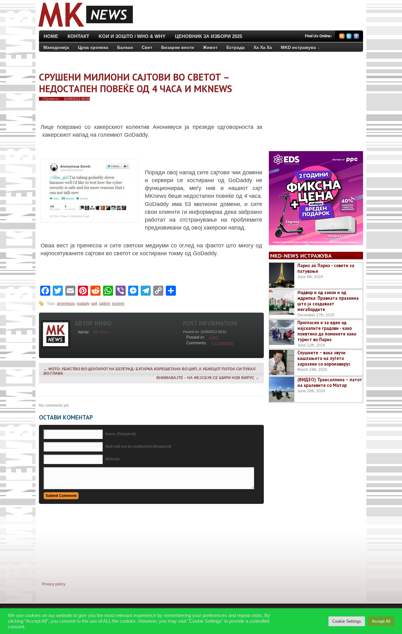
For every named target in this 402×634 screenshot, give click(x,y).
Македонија (56, 47)
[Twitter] (349, 37)
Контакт (78, 36)
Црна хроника (93, 47)
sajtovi (104, 303)
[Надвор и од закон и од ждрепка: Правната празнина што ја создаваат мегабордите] (281, 302)
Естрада (235, 47)
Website (112, 459)
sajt (94, 303)
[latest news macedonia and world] (85, 27)
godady (83, 303)
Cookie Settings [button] (346, 621)
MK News (101, 332)
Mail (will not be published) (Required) (138, 446)
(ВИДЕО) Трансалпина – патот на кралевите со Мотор (329, 382)
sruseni (118, 303)
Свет (147, 47)
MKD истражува (296, 48)
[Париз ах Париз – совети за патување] (281, 275)
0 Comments (222, 343)
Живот (210, 47)
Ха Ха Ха (262, 47)
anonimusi (66, 303)
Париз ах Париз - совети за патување (325, 268)
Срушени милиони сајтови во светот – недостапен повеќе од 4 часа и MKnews (135, 83)
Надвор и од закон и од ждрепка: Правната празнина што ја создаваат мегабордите (328, 300)
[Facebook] (356, 37)
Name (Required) (120, 434)
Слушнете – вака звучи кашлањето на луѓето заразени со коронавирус (323, 358)
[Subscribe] (341, 37)
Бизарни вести (177, 47)
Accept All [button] (381, 621)
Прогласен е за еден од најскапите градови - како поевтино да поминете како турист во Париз (326, 331)
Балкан (125, 47)
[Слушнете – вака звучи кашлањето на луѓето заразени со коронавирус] (281, 362)
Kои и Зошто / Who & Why (132, 36)
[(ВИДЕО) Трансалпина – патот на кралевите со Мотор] (281, 389)
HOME (51, 36)
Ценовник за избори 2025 (208, 36)
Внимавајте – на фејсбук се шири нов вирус (207, 378)
